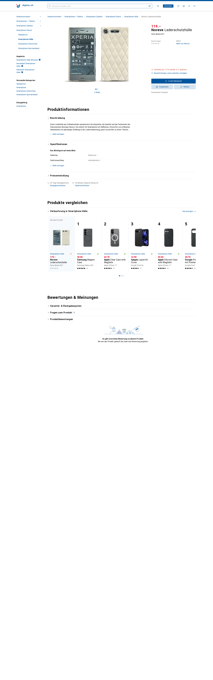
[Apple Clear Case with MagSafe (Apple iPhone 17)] (114, 244)
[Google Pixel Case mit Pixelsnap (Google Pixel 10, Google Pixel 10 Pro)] (195, 244)
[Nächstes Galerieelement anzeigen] (147, 54)
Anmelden (168, 6)
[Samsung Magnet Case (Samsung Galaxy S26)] (87, 244)
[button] (173, 69)
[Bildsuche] (149, 6)
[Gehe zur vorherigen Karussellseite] (51, 244)
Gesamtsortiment (23, 17)
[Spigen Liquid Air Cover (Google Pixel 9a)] (141, 244)
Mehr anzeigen (58, 134)
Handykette (23, 35)
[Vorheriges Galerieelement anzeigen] (47, 54)
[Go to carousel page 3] (123, 275)
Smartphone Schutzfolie (27, 44)
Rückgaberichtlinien (57, 185)
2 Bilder (97, 92)
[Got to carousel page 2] (97, 89)
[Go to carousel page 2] (121, 275)
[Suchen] (49, 6)
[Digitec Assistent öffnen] (178, 6)
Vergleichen (163, 87)
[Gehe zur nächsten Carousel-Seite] (191, 244)
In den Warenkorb (175, 81)
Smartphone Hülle (25, 39)
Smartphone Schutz (24, 30)
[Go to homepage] (24, 6)
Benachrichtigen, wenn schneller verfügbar (170, 73)
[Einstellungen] (158, 6)
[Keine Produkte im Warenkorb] (194, 6)
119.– (156, 26)
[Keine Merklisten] (189, 6)
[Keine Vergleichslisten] (183, 6)
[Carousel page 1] (96, 89)
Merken (186, 87)
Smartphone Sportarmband (28, 48)
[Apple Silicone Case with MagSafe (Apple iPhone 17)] (168, 244)
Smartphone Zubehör (24, 26)
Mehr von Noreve (183, 42)
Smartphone (21, 87)
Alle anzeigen (187, 211)
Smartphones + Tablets (25, 21)
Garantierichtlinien (82, 185)
